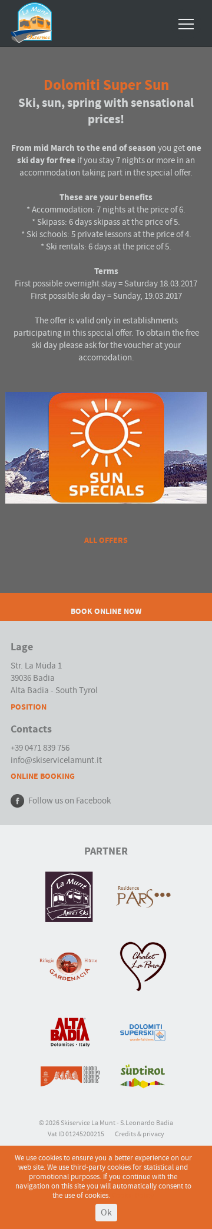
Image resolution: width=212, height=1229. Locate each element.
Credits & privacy (139, 1134)
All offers (106, 540)
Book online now (106, 611)
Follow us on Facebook (69, 800)
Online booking (43, 776)
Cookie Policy (133, 1195)
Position (29, 707)
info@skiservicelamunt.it (56, 760)
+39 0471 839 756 (40, 748)
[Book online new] (106, 597)
